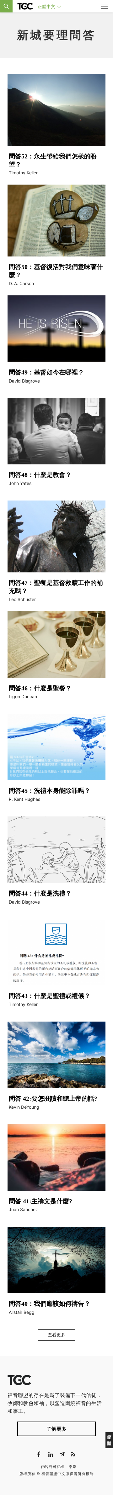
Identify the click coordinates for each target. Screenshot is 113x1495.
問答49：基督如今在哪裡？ (46, 372)
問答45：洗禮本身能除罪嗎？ (49, 790)
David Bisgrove (24, 380)
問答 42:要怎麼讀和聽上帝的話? (53, 1098)
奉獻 (73, 1466)
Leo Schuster (22, 599)
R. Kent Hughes (24, 799)
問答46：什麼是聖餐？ (40, 688)
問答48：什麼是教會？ (40, 474)
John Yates (20, 483)
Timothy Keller (23, 172)
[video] (56, 110)
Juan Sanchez (23, 1209)
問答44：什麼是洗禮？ (40, 893)
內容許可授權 (52, 1466)
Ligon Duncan (23, 696)
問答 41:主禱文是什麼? (40, 1201)
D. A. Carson (21, 283)
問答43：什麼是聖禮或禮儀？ (49, 995)
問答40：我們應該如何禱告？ (49, 1303)
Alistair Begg (22, 1312)
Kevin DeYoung (24, 1107)
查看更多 (56, 1334)
